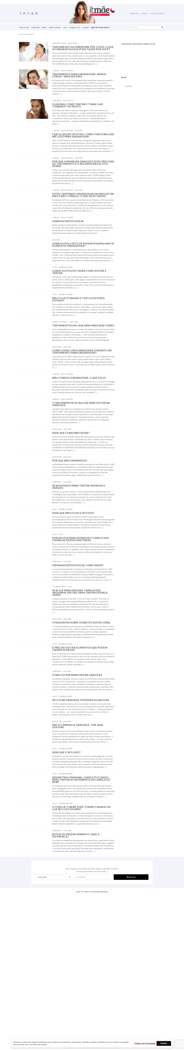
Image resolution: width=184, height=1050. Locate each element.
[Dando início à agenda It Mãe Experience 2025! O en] (148, 965)
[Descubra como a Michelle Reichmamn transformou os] (103, 934)
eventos (85, 27)
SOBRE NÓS (134, 13)
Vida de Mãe (24, 27)
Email (124, 77)
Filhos (44, 27)
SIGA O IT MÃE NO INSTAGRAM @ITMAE (92, 892)
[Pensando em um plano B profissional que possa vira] (126, 946)
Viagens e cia (74, 27)
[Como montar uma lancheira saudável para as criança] (35, 953)
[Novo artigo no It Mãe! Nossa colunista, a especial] (80, 961)
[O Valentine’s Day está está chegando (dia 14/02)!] (171, 950)
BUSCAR (132, 877)
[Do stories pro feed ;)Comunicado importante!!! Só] (12, 910)
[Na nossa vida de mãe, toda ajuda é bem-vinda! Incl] (58, 929)
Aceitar (164, 1043)
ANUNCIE (144, 13)
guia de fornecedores (100, 27)
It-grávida (36, 27)
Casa (65, 27)
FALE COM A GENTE (157, 13)
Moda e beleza (55, 27)
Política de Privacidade (144, 1043)
